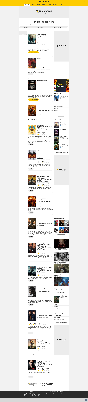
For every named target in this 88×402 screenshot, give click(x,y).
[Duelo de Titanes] (32, 155)
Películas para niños (40, 27)
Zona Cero (55, 304)
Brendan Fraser (47, 38)
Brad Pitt (40, 110)
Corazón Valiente (40, 58)
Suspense (42, 36)
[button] (68, 27)
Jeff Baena (42, 128)
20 (44, 385)
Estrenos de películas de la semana (61, 152)
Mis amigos (43, 42)
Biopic (49, 81)
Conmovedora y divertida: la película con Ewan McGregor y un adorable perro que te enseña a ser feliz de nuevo (61, 275)
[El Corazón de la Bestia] (56, 299)
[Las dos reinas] (32, 315)
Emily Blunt (47, 201)
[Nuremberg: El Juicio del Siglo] (32, 223)
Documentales (26, 27)
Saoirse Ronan (41, 315)
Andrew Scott (41, 38)
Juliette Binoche (48, 247)
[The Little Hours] (32, 130)
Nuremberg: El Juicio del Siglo (43, 218)
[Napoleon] (32, 271)
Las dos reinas (40, 310)
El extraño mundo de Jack (58, 106)
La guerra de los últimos (63, 136)
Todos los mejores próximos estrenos (61, 322)
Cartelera (38, 4)
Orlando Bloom (48, 179)
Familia (40, 341)
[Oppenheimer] (32, 201)
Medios (30, 322)
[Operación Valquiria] (32, 365)
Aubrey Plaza (46, 129)
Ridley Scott (42, 178)
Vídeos (32, 4)
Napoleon (39, 266)
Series (50, 4)
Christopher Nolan (43, 200)
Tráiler (60, 98)
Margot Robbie (45, 110)
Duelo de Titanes (40, 150)
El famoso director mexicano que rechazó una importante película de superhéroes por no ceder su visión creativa (61, 249)
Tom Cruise (41, 364)
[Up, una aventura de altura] (56, 98)
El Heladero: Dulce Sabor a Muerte (59, 313)
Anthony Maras (43, 37)
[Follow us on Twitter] (30, 394)
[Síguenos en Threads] (38, 394)
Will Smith (41, 291)
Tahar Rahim (39, 271)
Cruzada (38, 175)
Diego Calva (50, 110)
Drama (38, 82)
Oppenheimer (39, 196)
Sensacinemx (39, 322)
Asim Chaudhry (42, 343)
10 (42, 385)
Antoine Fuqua (43, 290)
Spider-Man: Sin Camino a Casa (59, 104)
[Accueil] (44, 2)
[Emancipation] (32, 291)
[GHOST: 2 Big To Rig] (56, 132)
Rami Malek (47, 223)
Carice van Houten (47, 364)
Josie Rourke (42, 314)
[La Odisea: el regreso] (32, 248)
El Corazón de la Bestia (63, 296)
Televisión (55, 4)
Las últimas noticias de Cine (61, 292)
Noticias (61, 4)
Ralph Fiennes (41, 247)
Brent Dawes (42, 342)
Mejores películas (61, 117)
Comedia (50, 126)
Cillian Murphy (41, 201)
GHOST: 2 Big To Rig (62, 129)
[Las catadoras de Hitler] (32, 85)
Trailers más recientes (61, 235)
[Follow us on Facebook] (27, 394)
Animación (49, 340)
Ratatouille (56, 110)
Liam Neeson (39, 180)
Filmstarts (54, 393)
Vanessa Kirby (48, 270)
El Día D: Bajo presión (41, 34)
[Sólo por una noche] (56, 146)
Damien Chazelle (43, 109)
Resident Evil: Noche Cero (58, 308)
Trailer (60, 125)
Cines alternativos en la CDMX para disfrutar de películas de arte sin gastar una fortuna (61, 262)
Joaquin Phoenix (42, 270)
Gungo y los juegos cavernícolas (59, 319)
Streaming (44, 4)
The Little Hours (40, 125)
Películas (27, 4)
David (38, 339)
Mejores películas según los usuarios (57, 27)
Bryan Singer (42, 363)
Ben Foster (45, 291)
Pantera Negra (56, 108)
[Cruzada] (32, 180)
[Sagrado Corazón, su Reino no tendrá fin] (56, 125)
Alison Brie (41, 129)
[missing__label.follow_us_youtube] (24, 394)
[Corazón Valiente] (32, 63)
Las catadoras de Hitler (42, 80)
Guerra (48, 35)
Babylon (38, 105)
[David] (32, 344)
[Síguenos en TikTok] (35, 394)
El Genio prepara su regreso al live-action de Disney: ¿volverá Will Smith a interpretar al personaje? (61, 288)
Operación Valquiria (41, 360)
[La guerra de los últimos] (56, 139)
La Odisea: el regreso (41, 243)
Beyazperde (63, 393)
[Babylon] (32, 110)
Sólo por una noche (62, 143)
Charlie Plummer (39, 248)
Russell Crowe (41, 223)
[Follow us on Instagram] (33, 394)
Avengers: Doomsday (57, 306)
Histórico (38, 36)
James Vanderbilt (43, 222)
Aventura (50, 267)
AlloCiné (47, 393)
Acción (48, 176)
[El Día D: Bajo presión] (32, 39)
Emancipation (40, 286)
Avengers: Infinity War (57, 112)
